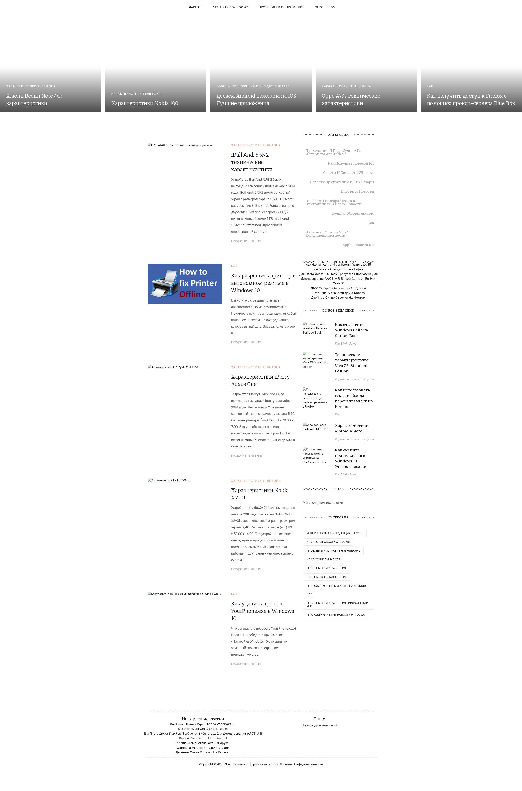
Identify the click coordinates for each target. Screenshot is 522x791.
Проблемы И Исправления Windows (333, 551)
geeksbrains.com (265, 764)
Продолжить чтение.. (247, 241)
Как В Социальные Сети (324, 559)
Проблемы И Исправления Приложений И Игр (337, 604)
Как (309, 595)
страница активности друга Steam (338, 293)
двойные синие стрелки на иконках (338, 297)
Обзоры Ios (325, 7)
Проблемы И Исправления (282, 7)
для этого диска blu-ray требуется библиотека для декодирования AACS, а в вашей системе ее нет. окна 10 (338, 279)
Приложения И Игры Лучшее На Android (336, 586)
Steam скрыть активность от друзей (338, 288)
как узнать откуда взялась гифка (338, 269)
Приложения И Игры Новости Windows (336, 615)
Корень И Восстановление (327, 577)
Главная (194, 7)
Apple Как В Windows (231, 7)
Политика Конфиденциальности (301, 764)
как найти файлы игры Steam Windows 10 (338, 264)
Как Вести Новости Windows (328, 542)
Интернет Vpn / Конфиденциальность (335, 533)
